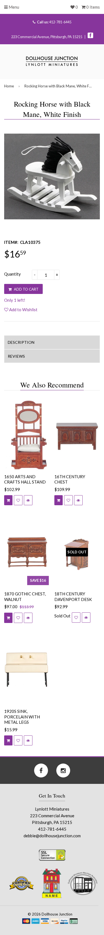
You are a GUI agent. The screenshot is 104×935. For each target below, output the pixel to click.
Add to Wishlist (22, 309)
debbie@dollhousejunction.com (52, 835)
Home (9, 86)
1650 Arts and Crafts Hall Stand (25, 479)
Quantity (12, 273)
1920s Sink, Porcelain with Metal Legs (22, 717)
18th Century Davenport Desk (73, 596)
